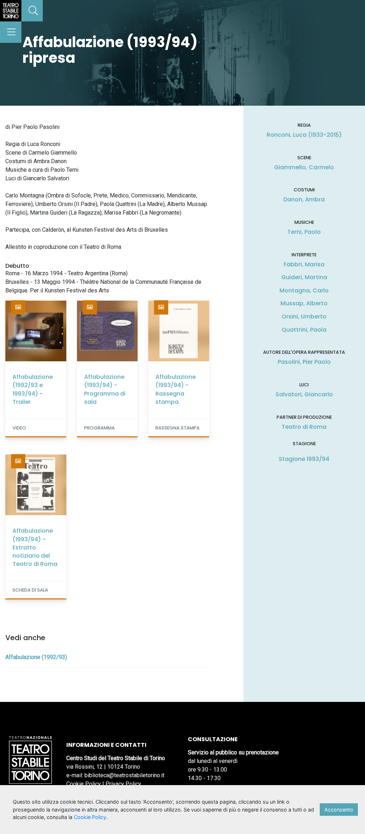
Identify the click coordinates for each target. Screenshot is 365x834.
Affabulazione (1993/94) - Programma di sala (104, 389)
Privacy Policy (123, 783)
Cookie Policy (83, 783)
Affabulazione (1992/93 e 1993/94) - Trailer (32, 389)
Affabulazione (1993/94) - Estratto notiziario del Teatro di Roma (34, 547)
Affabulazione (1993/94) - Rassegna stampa (175, 389)
